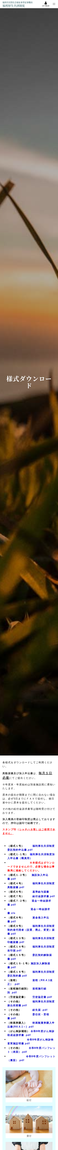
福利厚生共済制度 (17, 4)
